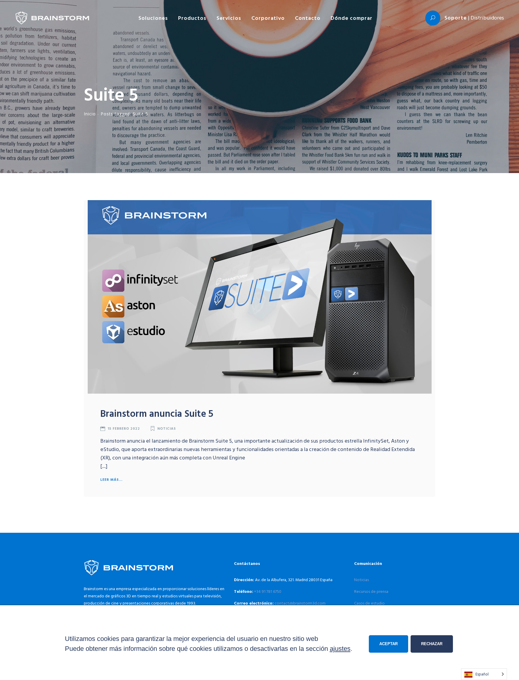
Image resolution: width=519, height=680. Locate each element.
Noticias (166, 428)
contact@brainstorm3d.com (300, 603)
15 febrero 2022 (124, 428)
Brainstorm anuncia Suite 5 (156, 413)
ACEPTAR (388, 644)
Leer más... (111, 479)
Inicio (90, 114)
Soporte (456, 18)
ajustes (340, 648)
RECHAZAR (431, 644)
